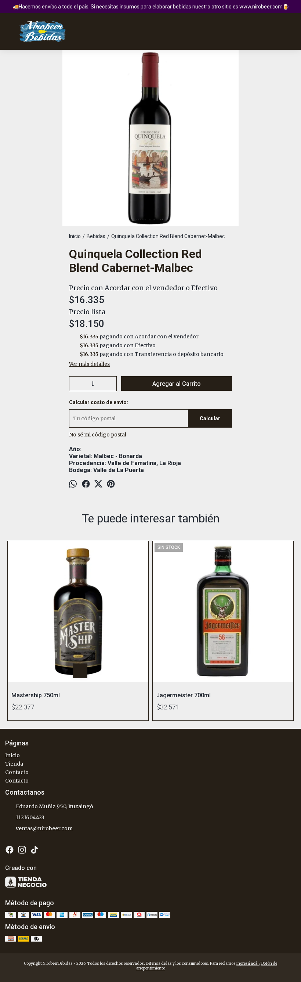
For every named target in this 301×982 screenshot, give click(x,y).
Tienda (14, 763)
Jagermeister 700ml (183, 695)
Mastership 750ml (35, 695)
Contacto (17, 772)
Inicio (12, 755)
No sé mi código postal (97, 434)
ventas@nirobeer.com (44, 828)
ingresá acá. (247, 963)
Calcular (210, 418)
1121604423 (30, 817)
